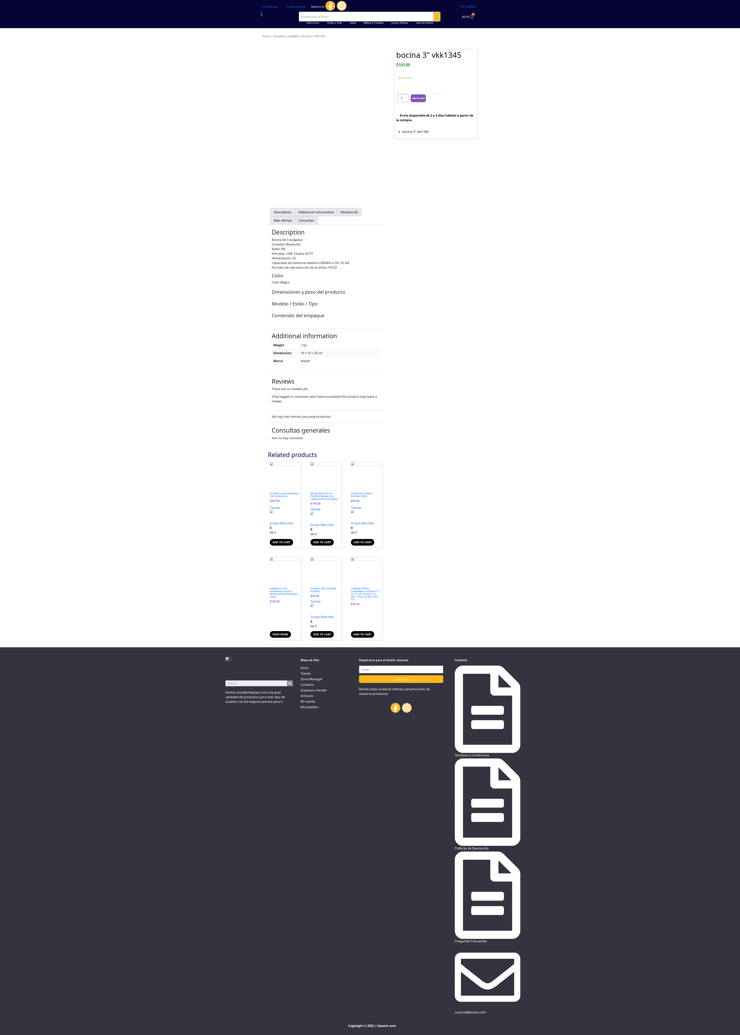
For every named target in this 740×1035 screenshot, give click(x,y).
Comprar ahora (421, 88)
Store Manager (269, 6)
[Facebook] (330, 6)
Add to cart (281, 542)
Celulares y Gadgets (286, 36)
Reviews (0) (349, 212)
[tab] (282, 212)
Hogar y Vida (334, 22)
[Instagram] (341, 6)
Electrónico (313, 22)
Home (266, 36)
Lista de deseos (424, 22)
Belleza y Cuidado (374, 22)
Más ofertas (283, 220)
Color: (276, 282)
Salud (353, 22)
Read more (280, 634)
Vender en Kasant (296, 6)
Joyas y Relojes (399, 22)
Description (283, 212)
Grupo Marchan (281, 523)
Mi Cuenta (468, 6)
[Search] (290, 683)
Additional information (316, 212)
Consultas (306, 220)
